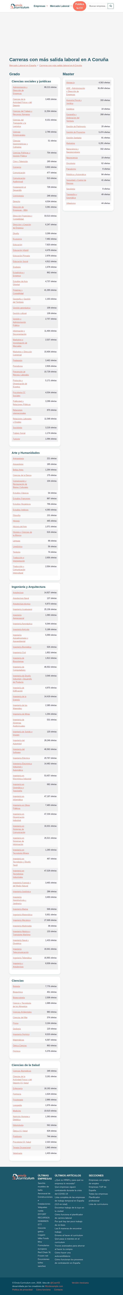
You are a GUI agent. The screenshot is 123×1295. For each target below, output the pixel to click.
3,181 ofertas (51, 1076)
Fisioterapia (18, 1100)
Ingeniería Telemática (22, 958)
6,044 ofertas (51, 624)
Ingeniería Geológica (22, 891)
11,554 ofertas (50, 111)
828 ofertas (52, 1131)
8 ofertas (106, 169)
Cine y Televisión (20, 161)
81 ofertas (105, 138)
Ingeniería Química (21, 1034)
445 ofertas (52, 521)
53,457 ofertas (50, 776)
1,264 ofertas (51, 470)
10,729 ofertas (50, 372)
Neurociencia (72, 158)
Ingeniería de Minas (21, 714)
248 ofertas (52, 196)
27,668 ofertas (50, 920)
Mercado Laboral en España (22, 65)
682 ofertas (52, 784)
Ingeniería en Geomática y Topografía (18, 787)
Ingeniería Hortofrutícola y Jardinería (19, 900)
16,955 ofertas (50, 958)
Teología (16, 552)
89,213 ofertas (50, 87)
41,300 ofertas (50, 290)
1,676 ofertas (51, 1105)
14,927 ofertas (50, 592)
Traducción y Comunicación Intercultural (19, 569)
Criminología (18, 196)
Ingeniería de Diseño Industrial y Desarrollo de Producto (22, 679)
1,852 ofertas (51, 652)
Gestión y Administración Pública (19, 322)
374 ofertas (52, 1017)
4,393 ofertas (51, 510)
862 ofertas (52, 272)
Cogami (41, 1235)
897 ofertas (52, 498)
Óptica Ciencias (20, 1045)
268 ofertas (105, 114)
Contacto (58, 1289)
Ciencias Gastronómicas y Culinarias (20, 144)
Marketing (70, 143)
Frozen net (43, 1256)
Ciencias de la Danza (22, 475)
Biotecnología (19, 997)
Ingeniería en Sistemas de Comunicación (19, 829)
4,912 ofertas (51, 261)
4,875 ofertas (51, 688)
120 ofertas (52, 732)
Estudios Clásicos (21, 493)
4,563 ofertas (104, 82)
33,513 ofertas (50, 216)
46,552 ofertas (50, 667)
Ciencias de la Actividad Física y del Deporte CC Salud (22, 1079)
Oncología (70, 163)
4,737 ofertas (51, 281)
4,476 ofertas (51, 250)
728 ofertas (52, 187)
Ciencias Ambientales (22, 1012)
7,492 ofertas (51, 239)
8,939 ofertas (51, 963)
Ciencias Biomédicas (22, 1071)
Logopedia (17, 1105)
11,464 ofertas (50, 331)
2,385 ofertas (51, 705)
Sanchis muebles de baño (43, 1186)
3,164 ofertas (51, 1023)
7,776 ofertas (51, 986)
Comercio (17, 167)
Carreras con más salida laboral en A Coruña (60, 65)
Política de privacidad (22, 1289)
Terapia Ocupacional (22, 1147)
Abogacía (70, 82)
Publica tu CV (79, 6)
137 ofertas (52, 598)
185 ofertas (52, 464)
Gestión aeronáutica (21, 308)
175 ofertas (52, 475)
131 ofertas (52, 515)
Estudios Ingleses (20, 510)
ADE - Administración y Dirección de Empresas (75, 91)
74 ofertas (52, 552)
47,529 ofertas (50, 871)
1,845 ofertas (51, 1147)
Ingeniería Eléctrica (21, 758)
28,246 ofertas (50, 740)
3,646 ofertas (51, 676)
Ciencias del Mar (20, 1017)
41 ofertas (105, 180)
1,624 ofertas (51, 1094)
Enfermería (17, 1088)
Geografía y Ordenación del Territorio (72, 117)
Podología (17, 1136)
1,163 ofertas (51, 299)
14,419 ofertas (50, 696)
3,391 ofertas (51, 207)
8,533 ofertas (51, 1034)
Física (15, 1023)
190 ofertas (52, 161)
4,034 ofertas (51, 201)
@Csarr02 (55, 1283)
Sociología (17, 427)
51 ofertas (52, 141)
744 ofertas (52, 1136)
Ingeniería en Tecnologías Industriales (18, 874)
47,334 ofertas (50, 814)
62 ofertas (105, 163)
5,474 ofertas (104, 132)
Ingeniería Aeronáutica (22, 624)
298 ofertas (52, 891)
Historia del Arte (20, 526)
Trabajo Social (19, 433)
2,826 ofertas (51, 366)
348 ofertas (52, 1071)
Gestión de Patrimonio (76, 126)
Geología (17, 1029)
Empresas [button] (40, 6)
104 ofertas (52, 481)
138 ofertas (52, 313)
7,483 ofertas (51, 805)
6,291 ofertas (104, 143)
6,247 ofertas (51, 224)
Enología (17, 267)
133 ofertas (52, 931)
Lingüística (17, 546)
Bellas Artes (18, 470)
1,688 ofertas (51, 1003)
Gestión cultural (20, 313)
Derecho (16, 201)
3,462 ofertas (51, 360)
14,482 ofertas (50, 764)
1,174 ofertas (51, 433)
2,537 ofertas (51, 340)
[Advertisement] (34, 31)
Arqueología (18, 464)
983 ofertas (52, 1012)
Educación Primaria (21, 256)
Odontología (18, 1125)
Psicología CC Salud (22, 1142)
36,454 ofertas (104, 88)
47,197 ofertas (50, 796)
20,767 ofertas (50, 758)
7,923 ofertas (51, 245)
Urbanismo (71, 203)
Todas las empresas (98, 1194)
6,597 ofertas (51, 1040)
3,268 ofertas (51, 233)
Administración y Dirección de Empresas (20, 90)
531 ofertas (52, 720)
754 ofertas (52, 153)
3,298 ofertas (51, 401)
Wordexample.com (54, 1286)
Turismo (16, 439)
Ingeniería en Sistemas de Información (18, 841)
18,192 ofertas (50, 1088)
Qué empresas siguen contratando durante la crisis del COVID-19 (68, 1190)
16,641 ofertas (50, 949)
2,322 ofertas (51, 1142)
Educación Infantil (20, 250)
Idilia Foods (43, 1238)
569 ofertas (52, 909)
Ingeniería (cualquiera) (22, 609)
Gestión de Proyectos (75, 132)
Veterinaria (17, 1153)
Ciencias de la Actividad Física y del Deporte (22, 102)
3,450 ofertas (51, 897)
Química (16, 1051)
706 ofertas (52, 504)
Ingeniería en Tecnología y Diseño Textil (22, 862)
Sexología (70, 189)
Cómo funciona (43, 1289)
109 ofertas (52, 308)
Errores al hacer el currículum (69, 1235)
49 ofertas (105, 194)
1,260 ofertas (51, 850)
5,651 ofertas (51, 915)
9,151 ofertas (51, 120)
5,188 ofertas (51, 629)
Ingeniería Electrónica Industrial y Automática (22, 767)
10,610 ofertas (50, 1111)
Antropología (18, 458)
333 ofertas (105, 100)
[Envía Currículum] (19, 6)
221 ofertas (52, 458)
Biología (16, 986)
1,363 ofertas (51, 1116)
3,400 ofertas (51, 99)
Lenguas (16, 541)
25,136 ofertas (50, 609)
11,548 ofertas (50, 419)
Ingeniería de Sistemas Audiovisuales (19, 723)
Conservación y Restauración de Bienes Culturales (20, 484)
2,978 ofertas (51, 256)
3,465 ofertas (51, 883)
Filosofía (16, 515)
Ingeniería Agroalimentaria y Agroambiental (20, 638)
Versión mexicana (80, 1283)
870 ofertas (52, 410)
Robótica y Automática (76, 174)
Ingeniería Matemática (22, 915)
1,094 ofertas (51, 439)
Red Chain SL (44, 1252)
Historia (16, 521)
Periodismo (18, 366)
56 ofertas (52, 546)
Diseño (16, 233)
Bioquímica (18, 992)
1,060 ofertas (51, 615)
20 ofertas (105, 126)
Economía (17, 239)
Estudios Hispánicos (22, 504)
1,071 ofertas (51, 526)
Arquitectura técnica (21, 604)
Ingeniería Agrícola (21, 629)
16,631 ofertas (50, 826)
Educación (17, 245)
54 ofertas (52, 493)
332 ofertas (105, 149)
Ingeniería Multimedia (22, 926)
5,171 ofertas (51, 380)
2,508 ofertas (51, 997)
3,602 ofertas (51, 167)
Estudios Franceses (21, 498)
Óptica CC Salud (20, 1131)
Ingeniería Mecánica (21, 920)
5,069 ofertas (51, 635)
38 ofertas (52, 926)
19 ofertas (105, 109)
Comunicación (19, 173)
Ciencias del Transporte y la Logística (19, 123)
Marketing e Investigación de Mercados (20, 343)
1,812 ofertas (51, 658)
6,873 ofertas (51, 604)
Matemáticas (18, 1040)
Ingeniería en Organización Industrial (18, 817)
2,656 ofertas (51, 557)
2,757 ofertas (51, 319)
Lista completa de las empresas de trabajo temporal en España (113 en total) (70, 1200)
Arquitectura (18, 592)
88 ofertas (52, 541)
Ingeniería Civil (19, 652)
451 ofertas (52, 992)
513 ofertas (52, 178)
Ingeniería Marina (20, 909)
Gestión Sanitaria (73, 138)
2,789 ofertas (51, 132)
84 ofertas (105, 174)
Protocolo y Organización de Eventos (20, 383)
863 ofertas (52, 1045)
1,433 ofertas (51, 940)
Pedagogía (17, 360)
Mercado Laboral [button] (60, 6)
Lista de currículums (98, 1204)
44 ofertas (105, 203)
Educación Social (20, 261)
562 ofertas (52, 1125)
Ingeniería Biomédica (22, 647)
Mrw (40, 1242)
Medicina (17, 1111)
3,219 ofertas (51, 427)
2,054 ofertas (51, 566)
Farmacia (17, 1094)
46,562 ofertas (50, 749)
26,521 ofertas (50, 838)
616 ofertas (52, 532)
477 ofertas (52, 173)
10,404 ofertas (50, 352)
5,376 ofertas (51, 1051)
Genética (70, 109)
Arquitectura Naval (21, 598)
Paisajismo (71, 169)
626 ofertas (52, 647)
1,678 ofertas (51, 267)
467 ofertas (52, 859)
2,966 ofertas (51, 1100)
